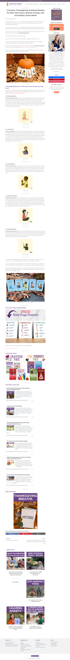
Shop (52, 4)
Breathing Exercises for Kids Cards (17, 93)
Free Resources (47, 4)
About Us (22, 643)
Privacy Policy (53, 643)
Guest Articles (23, 647)
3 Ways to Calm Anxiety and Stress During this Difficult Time (15, 628)
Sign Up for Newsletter (40, 647)
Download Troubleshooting (41, 644)
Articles (22, 642)
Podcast (41, 4)
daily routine (10, 260)
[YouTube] (38, 656)
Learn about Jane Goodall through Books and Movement (35, 573)
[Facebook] (32, 656)
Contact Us (38, 642)
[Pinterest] (34, 656)
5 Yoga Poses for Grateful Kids (11, 539)
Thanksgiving (17, 21)
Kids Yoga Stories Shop (9, 642)
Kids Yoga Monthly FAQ (25, 644)
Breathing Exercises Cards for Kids (28, 302)
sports (18, 27)
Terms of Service (54, 644)
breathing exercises (26, 47)
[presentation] (16, 561)
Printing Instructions (40, 643)
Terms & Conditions (54, 642)
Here (41, 0)
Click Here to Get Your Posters (11, 348)
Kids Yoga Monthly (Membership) (11, 644)
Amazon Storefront (9, 643)
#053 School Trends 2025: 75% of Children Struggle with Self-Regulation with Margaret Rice (36, 541)
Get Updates (15, 582)
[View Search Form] (64, 4)
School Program (29, 4)
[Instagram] (36, 656)
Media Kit (22, 648)
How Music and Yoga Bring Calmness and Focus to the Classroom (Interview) (15, 573)
